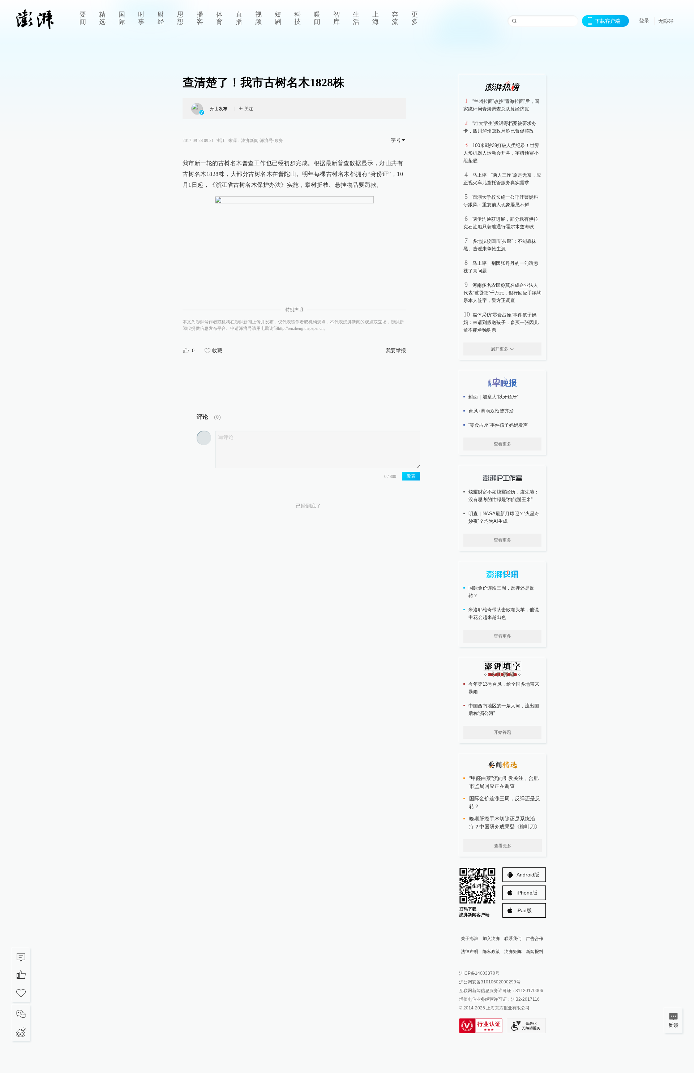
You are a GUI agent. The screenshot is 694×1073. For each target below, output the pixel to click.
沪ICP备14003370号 (479, 973)
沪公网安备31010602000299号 (489, 981)
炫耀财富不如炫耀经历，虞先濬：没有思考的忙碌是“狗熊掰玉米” (503, 495)
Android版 (528, 875)
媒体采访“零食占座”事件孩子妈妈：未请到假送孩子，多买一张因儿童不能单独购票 (501, 322)
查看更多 (502, 444)
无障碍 (665, 21)
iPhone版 (527, 893)
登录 (644, 20)
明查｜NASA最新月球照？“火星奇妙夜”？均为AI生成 (503, 517)
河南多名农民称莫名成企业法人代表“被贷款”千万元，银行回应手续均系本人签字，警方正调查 (502, 293)
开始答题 (502, 732)
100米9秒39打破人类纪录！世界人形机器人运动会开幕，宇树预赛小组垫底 (501, 153)
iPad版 (524, 910)
